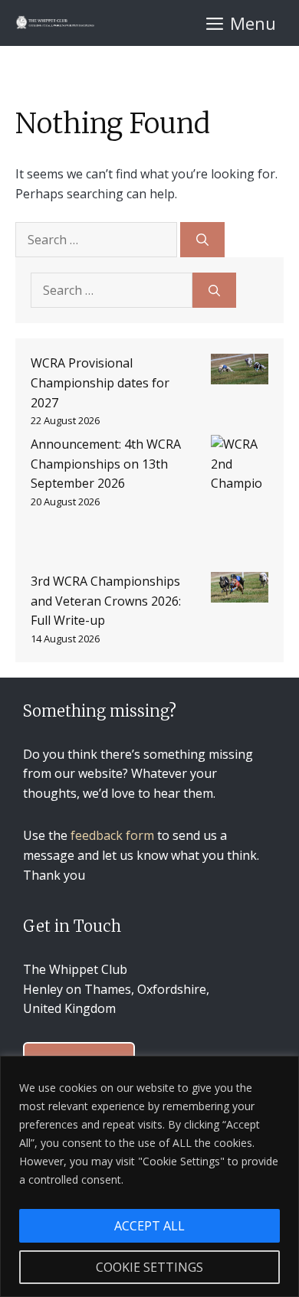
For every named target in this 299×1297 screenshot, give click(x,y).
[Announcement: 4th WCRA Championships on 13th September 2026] (239, 503)
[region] (149, 1176)
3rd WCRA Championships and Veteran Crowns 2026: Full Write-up (106, 601)
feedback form (112, 835)
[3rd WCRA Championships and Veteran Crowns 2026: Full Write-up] (239, 590)
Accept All (149, 1225)
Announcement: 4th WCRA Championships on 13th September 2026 (106, 464)
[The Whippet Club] (54, 23)
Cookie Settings (149, 1267)
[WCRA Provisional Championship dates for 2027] (239, 372)
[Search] (202, 239)
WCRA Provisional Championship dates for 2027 (100, 382)
